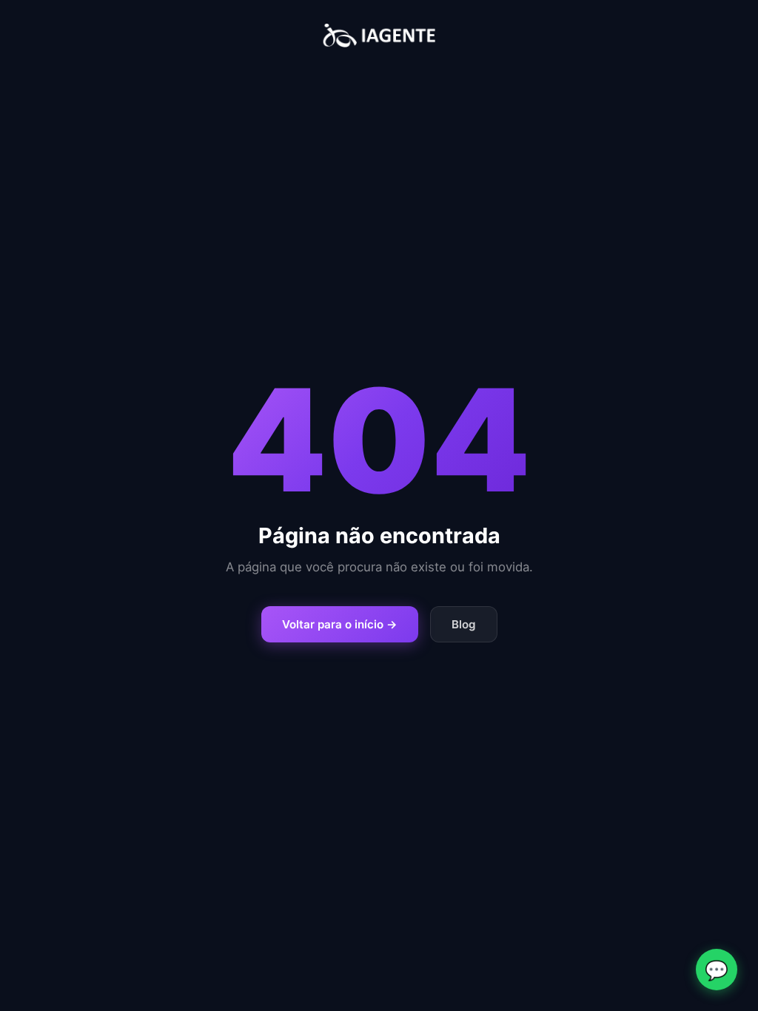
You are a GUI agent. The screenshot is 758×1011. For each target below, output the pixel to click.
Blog (464, 624)
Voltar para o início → (340, 624)
